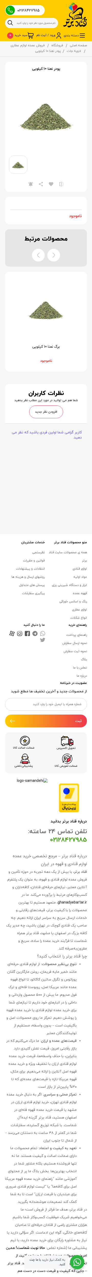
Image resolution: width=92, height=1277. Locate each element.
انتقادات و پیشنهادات (30, 569)
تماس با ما (80, 668)
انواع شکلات (78, 618)
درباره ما (82, 676)
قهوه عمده (80, 593)
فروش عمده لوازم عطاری (27, 45)
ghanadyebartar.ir (72, 902)
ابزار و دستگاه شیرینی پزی (69, 585)
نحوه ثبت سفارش (75, 651)
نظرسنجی (38, 552)
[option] (46, 114)
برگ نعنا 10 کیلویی (46, 346)
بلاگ (84, 660)
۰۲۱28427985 (28, 10)
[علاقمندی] (51, 184)
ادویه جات (74, 51)
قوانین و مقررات (34, 561)
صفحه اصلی (78, 45)
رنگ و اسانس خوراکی (73, 602)
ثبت (78, 721)
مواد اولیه (80, 577)
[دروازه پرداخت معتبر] (69, 797)
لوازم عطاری (79, 610)
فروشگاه (57, 45)
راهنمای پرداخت (76, 635)
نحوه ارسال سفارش (74, 643)
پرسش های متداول (32, 585)
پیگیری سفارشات (33, 593)
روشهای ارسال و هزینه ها (28, 577)
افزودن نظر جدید (46, 412)
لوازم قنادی (80, 569)
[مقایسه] (61, 184)
